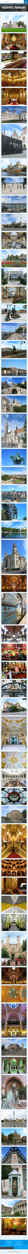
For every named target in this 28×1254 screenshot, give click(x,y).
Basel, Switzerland (19, 1244)
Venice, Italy (9, 1243)
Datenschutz (17, 1251)
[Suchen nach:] (10, 1)
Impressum (10, 1251)
